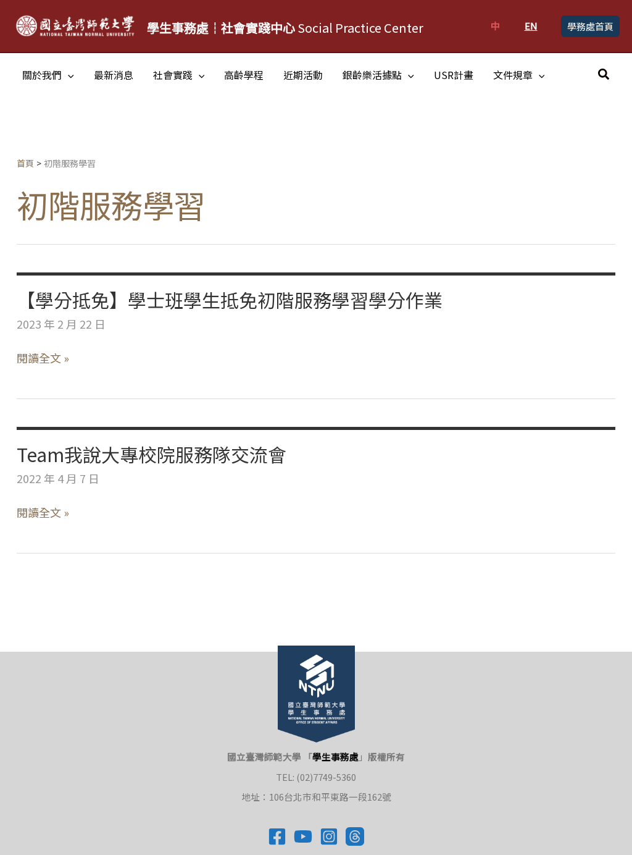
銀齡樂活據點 (372, 74)
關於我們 (42, 74)
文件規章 (513, 74)
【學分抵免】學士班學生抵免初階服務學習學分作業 (230, 299)
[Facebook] (277, 836)
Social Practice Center (285, 27)
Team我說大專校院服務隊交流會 (151, 454)
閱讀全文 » (43, 358)
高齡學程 (244, 74)
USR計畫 (453, 74)
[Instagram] (329, 836)
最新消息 (113, 74)
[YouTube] (303, 836)
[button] (590, 26)
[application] (68, 74)
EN (531, 25)
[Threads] (355, 836)
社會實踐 (173, 74)
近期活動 (303, 74)
